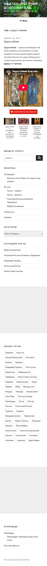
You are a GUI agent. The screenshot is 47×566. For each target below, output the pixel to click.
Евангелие (10, 372)
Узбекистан (9, 212)
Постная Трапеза (11, 546)
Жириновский (24, 372)
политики (9, 440)
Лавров (8, 387)
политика (33, 435)
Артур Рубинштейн (13, 357)
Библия (8, 362)
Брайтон (19, 362)
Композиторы (22, 382)
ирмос (7, 63)
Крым (34, 382)
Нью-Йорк (9, 396)
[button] (10, 129)
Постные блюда (25, 396)
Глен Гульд (31, 367)
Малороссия (28, 387)
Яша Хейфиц (21, 426)
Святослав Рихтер (12, 266)
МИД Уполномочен (15, 206)
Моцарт (8, 391)
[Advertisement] (23, 309)
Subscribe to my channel (24, 112)
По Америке (9, 174)
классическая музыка (29, 430)
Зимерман (9, 377)
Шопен (8, 421)
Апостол (20, 353)
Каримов (9, 382)
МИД (17, 387)
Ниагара (19, 391)
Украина (7, 217)
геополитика (10, 430)
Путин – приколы (14, 195)
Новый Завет (32, 391)
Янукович (36, 421)
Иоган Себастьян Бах (13, 271)
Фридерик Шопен (12, 416)
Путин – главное (14, 191)
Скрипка (9, 411)
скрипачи (21, 440)
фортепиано (34, 440)
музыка (8, 435)
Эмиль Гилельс (22, 421)
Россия (7, 187)
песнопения (20, 435)
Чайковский (29, 416)
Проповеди (10, 401)
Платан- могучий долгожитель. (21, 6)
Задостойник (11, 41)
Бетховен (30, 357)
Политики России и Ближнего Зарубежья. (22, 255)
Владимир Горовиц (12, 261)
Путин (21, 401)
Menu (24, 21)
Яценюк (8, 426)
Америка (9, 353)
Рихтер (31, 401)
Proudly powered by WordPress (17, 560)
